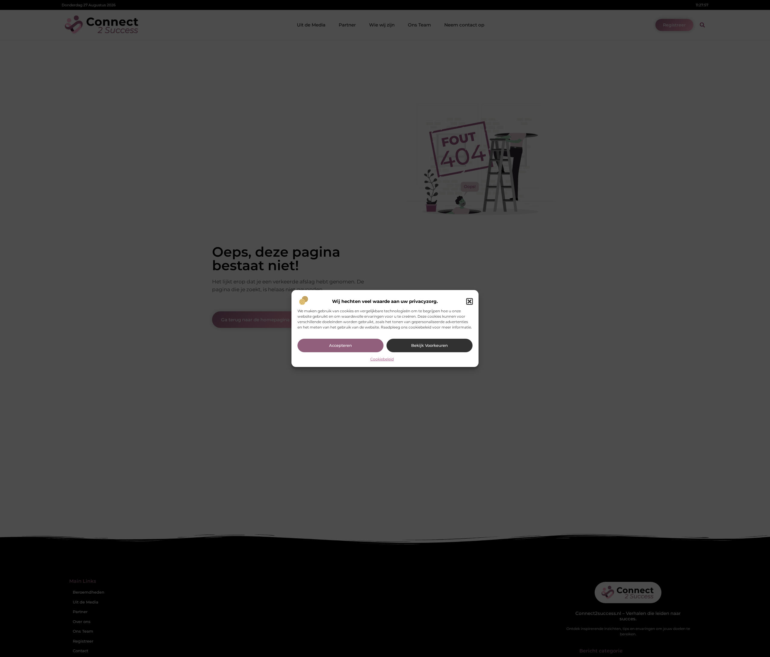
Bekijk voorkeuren (429, 345)
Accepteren (340, 345)
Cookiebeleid (382, 359)
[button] (470, 301)
